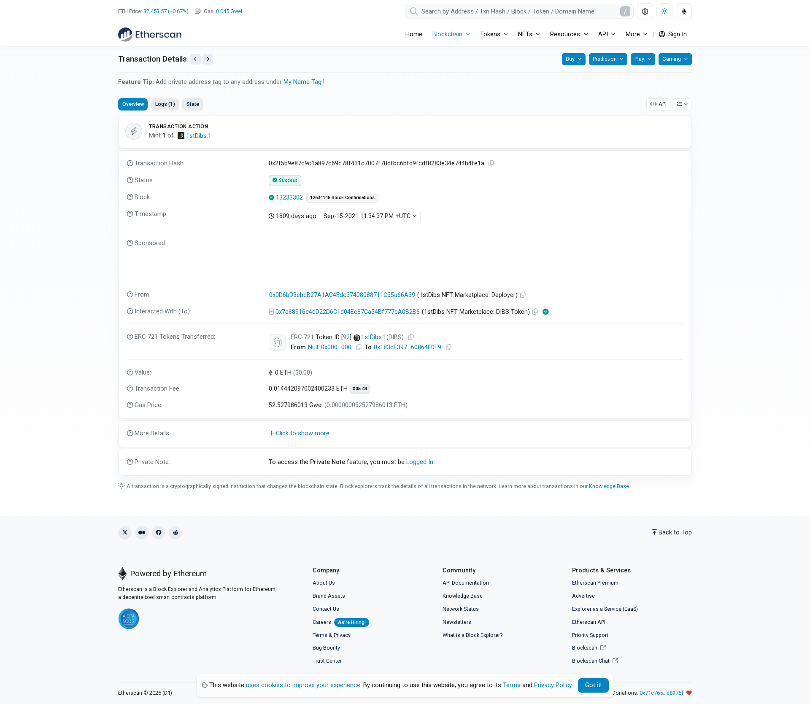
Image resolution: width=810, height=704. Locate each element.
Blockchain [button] (447, 34)
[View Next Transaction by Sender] (207, 59)
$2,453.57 (155, 11)
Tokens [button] (490, 34)
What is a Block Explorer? (472, 635)
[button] (405, 434)
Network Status (461, 609)
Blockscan (585, 648)
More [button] (633, 34)
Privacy (342, 635)
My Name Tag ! (304, 82)
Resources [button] (565, 34)
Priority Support (590, 635)
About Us (324, 583)
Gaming (671, 59)
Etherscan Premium (595, 583)
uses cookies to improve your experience (303, 685)
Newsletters (457, 622)
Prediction (605, 59)
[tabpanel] (405, 296)
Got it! (593, 685)
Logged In (419, 462)
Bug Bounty (326, 648)
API (663, 104)
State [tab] (192, 104)
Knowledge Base (609, 486)
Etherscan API (588, 622)
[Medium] (141, 532)
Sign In (677, 34)
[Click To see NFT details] (277, 342)
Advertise (583, 596)
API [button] (603, 34)
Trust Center (327, 661)
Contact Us (326, 609)
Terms (320, 635)
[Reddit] (175, 532)
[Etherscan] (149, 34)
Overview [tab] (133, 104)
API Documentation (466, 583)
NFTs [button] (525, 34)
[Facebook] (158, 532)
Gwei (229, 11)
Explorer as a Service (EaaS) (605, 609)
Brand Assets (329, 596)
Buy (570, 59)
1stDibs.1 (198, 136)
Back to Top (675, 532)
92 (346, 337)
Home (413, 34)
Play (639, 59)
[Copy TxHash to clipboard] (491, 163)
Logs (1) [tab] (165, 104)
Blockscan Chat (591, 661)
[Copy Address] (523, 295)
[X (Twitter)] (125, 532)
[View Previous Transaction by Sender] (195, 59)
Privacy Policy (553, 685)
